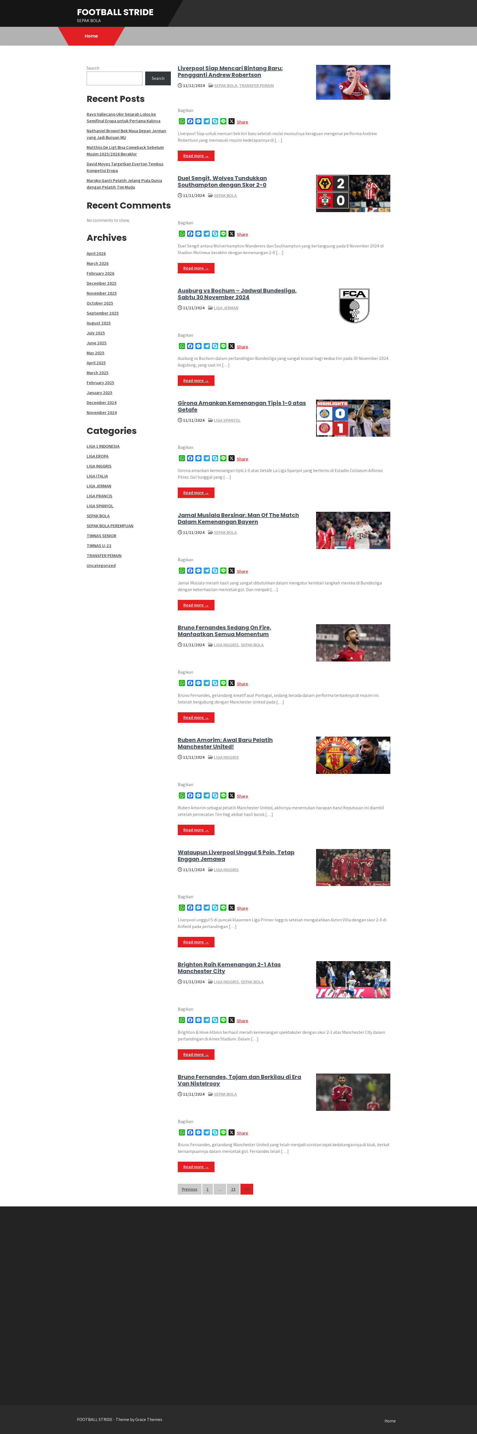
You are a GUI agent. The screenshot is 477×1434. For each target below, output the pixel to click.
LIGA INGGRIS (226, 645)
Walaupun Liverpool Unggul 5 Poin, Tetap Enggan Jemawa (236, 855)
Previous (189, 1189)
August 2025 (99, 323)
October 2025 (100, 303)
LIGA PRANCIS (99, 496)
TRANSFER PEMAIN (256, 85)
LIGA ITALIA (97, 476)
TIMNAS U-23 (99, 546)
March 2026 (97, 263)
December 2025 (101, 283)
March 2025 (97, 373)
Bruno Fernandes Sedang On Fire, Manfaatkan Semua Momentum (224, 631)
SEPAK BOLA (225, 85)
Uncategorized (101, 565)
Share (242, 122)
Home (91, 36)
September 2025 (103, 313)
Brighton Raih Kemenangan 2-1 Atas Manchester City (229, 968)
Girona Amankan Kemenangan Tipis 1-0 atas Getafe (242, 406)
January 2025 (99, 393)
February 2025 (100, 383)
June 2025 (97, 343)
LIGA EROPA (97, 456)
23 (233, 1189)
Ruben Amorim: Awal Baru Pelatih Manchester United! (225, 743)
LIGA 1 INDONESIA (103, 446)
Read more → (196, 156)
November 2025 (102, 293)
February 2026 (100, 273)
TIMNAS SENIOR (101, 536)
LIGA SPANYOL (227, 420)
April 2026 (96, 253)
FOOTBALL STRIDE (115, 12)
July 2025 (96, 333)
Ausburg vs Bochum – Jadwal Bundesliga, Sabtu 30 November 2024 (237, 294)
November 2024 (102, 412)
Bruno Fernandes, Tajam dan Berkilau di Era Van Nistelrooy (239, 1080)
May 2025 (95, 353)
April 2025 (96, 363)
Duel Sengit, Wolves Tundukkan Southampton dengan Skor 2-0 (222, 181)
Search (93, 68)
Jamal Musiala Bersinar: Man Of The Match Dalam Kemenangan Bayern (238, 518)
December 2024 (101, 402)
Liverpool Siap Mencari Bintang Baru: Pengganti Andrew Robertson (230, 71)
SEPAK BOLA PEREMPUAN (110, 526)
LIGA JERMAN (226, 308)
